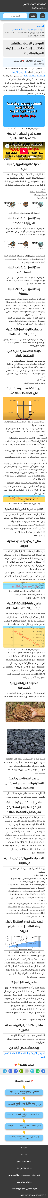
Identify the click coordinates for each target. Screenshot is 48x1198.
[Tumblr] (16, 1071)
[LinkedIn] (10, 1071)
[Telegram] (5, 1071)
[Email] (27, 1071)
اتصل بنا (24, 1154)
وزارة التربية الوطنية (24, 1182)
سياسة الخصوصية (24, 1168)
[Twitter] (32, 1071)
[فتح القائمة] (42, 15)
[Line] (21, 1071)
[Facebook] (43, 1071)
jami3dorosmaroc (35, 4)
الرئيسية (24, 1148)
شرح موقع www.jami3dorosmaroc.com (24, 1175)
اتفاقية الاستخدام (24, 1161)
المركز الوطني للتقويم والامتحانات (24, 1189)
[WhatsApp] (38, 1071)
